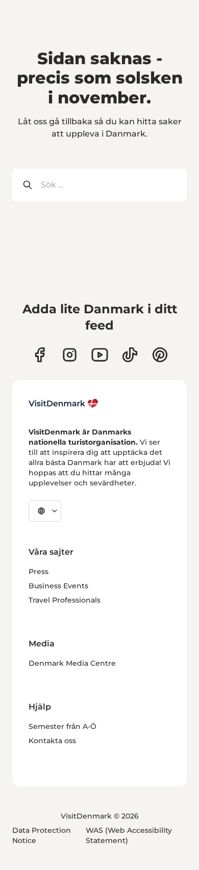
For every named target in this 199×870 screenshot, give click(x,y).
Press (38, 571)
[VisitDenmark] (63, 403)
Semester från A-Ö (62, 726)
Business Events (58, 585)
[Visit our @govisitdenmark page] (130, 355)
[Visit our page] (70, 355)
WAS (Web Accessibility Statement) (129, 835)
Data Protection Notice (41, 835)
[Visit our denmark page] (39, 355)
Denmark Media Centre (72, 663)
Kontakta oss (52, 740)
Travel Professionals (65, 600)
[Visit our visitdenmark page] (100, 355)
